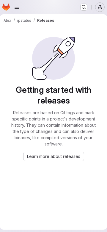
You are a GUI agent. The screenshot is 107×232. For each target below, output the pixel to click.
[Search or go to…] (83, 7)
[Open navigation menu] (17, 7)
